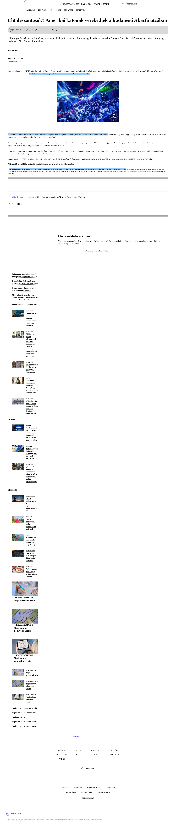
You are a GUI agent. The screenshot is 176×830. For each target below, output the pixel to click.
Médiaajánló (78, 787)
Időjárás (80, 4)
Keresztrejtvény (24, 598)
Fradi (97, 4)
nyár (28, 535)
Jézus (28, 378)
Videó (62, 759)
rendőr (29, 425)
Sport (58, 10)
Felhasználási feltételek (94, 787)
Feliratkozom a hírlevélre (96, 251)
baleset (29, 446)
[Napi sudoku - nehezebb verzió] (25, 664)
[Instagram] (93, 774)
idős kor (29, 517)
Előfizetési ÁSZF (86, 792)
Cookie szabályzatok (104, 792)
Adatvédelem (111, 787)
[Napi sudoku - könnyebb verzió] (25, 634)
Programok (95, 750)
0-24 (89, 4)
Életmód (42, 10)
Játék (106, 4)
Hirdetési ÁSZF (71, 792)
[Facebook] (82, 774)
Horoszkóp (67, 4)
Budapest (13, 65)
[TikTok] (88, 774)
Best (78, 755)
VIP (51, 10)
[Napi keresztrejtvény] (25, 604)
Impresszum (65, 787)
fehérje (29, 566)
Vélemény (62, 755)
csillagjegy (30, 496)
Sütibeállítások (88, 798)
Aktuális (30, 10)
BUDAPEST (68, 10)
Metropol (19, 59)
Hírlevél (80, 10)
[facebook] (143, 4)
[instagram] (144, 4)
